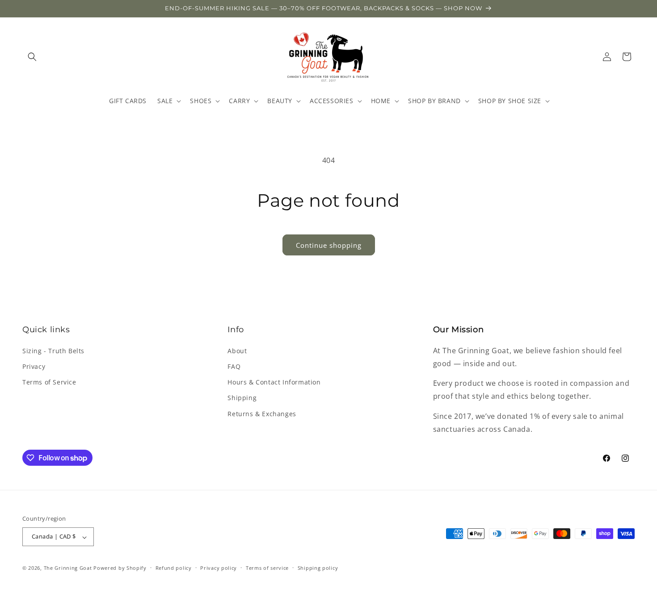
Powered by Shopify (120, 568)
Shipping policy (318, 567)
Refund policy (174, 567)
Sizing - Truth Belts (53, 350)
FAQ (233, 366)
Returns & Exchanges (261, 413)
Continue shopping (329, 245)
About (237, 350)
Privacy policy (218, 567)
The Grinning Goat (68, 568)
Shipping (242, 397)
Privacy (33, 366)
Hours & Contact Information (273, 382)
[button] (32, 57)
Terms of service (267, 567)
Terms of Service (49, 382)
